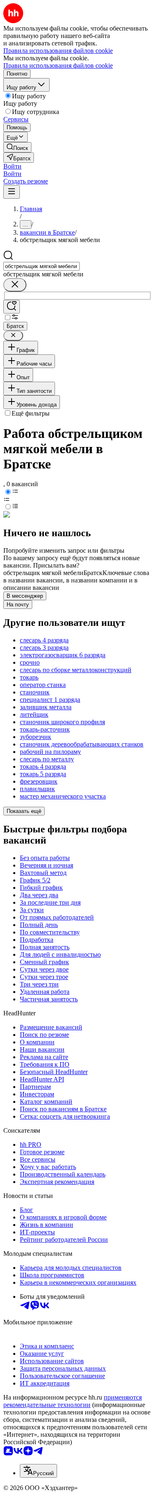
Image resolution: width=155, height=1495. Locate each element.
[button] (12, 166)
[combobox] (41, 266)
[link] (17, 147)
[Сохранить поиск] (11, 307)
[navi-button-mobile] (11, 192)
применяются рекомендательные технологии (72, 1401)
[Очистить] (14, 285)
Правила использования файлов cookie (58, 65)
